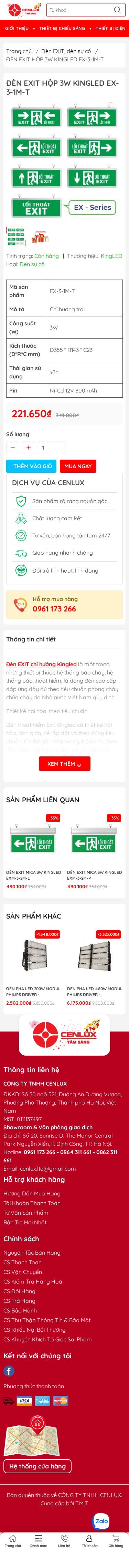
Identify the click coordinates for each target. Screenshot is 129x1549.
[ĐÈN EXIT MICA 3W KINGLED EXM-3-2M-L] (34, 840)
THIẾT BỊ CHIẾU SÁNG (62, 28)
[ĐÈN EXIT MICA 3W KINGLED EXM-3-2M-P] (95, 840)
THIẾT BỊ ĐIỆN (111, 28)
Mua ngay (78, 466)
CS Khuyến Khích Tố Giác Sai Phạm (47, 1339)
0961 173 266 (54, 609)
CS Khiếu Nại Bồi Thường (34, 1329)
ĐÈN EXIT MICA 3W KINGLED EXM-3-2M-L (33, 875)
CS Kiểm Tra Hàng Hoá (32, 1281)
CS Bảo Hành (20, 1310)
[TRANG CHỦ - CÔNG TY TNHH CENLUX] (24, 10)
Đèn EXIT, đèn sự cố (66, 51)
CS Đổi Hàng (19, 1291)
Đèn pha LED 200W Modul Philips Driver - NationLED (33, 992)
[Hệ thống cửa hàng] (64, 1035)
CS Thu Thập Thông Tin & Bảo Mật (46, 1320)
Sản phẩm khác (33, 916)
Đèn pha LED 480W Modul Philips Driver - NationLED (94, 992)
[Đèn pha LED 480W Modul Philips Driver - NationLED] (95, 956)
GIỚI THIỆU (17, 28)
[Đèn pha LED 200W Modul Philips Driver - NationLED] (34, 956)
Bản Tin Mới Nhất (24, 1222)
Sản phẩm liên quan (42, 799)
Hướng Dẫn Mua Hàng (32, 1193)
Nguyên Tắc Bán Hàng (32, 1252)
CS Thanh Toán (22, 1262)
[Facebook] (8, 1371)
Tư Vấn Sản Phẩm (26, 1212)
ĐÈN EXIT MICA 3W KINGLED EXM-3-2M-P (94, 875)
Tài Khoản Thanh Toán (32, 1203)
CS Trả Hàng (19, 1300)
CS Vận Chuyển (22, 1271)
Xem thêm (61, 763)
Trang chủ (19, 51)
